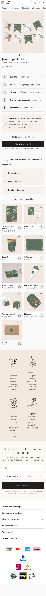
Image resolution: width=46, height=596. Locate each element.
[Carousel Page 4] (26, 55)
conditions (13, 493)
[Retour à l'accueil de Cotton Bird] (9, 3)
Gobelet (5, 257)
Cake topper (28, 226)
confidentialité (37, 491)
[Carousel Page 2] (21, 55)
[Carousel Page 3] (24, 55)
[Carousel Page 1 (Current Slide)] (19, 55)
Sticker (4, 342)
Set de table (28, 257)
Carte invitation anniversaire (7, 227)
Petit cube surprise (9, 314)
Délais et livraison (16, 190)
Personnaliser (23, 144)
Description (13, 173)
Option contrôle (15, 181)
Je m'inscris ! (23, 485)
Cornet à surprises (31, 285)
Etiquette (27, 314)
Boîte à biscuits (8, 285)
